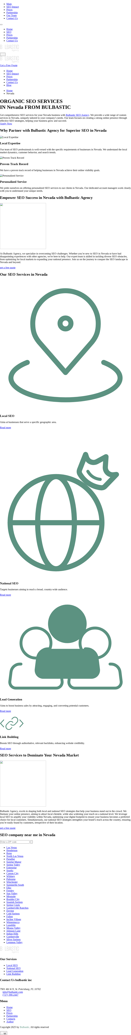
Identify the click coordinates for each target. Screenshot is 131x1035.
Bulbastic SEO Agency (77, 115)
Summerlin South (15, 885)
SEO (8, 32)
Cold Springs (13, 913)
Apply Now (6, 123)
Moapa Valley (13, 928)
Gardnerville (12, 936)
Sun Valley (11, 893)
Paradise (10, 859)
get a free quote (7, 267)
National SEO (13, 968)
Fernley (10, 890)
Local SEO (12, 965)
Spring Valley (13, 864)
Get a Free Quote (8, 65)
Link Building (13, 974)
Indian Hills (12, 933)
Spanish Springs (14, 902)
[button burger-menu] (1, 24)
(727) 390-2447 (10, 994)
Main (9, 4)
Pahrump (10, 879)
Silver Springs (13, 939)
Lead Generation (14, 971)
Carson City (12, 873)
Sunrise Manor (13, 862)
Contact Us (12, 18)
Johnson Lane (13, 930)
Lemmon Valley (14, 942)
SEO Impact (12, 6)
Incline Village (13, 919)
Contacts (10, 1018)
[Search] (31, 842)
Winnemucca (12, 922)
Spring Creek (13, 905)
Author (10, 1021)
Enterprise (11, 867)
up (4, 1033)
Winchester (12, 882)
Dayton (10, 910)
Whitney (10, 876)
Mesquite (11, 896)
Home (9, 29)
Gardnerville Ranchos (17, 908)
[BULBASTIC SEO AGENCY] (65, 49)
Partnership (12, 12)
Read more (5, 427)
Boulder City (12, 899)
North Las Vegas (14, 856)
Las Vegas (11, 847)
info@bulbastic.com (13, 992)
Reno (9, 853)
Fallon (9, 916)
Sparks (9, 870)
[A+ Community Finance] (65, 950)
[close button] (3, 54)
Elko (8, 887)
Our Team (11, 15)
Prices (9, 9)
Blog (8, 85)
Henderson (11, 850)
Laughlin (10, 925)
